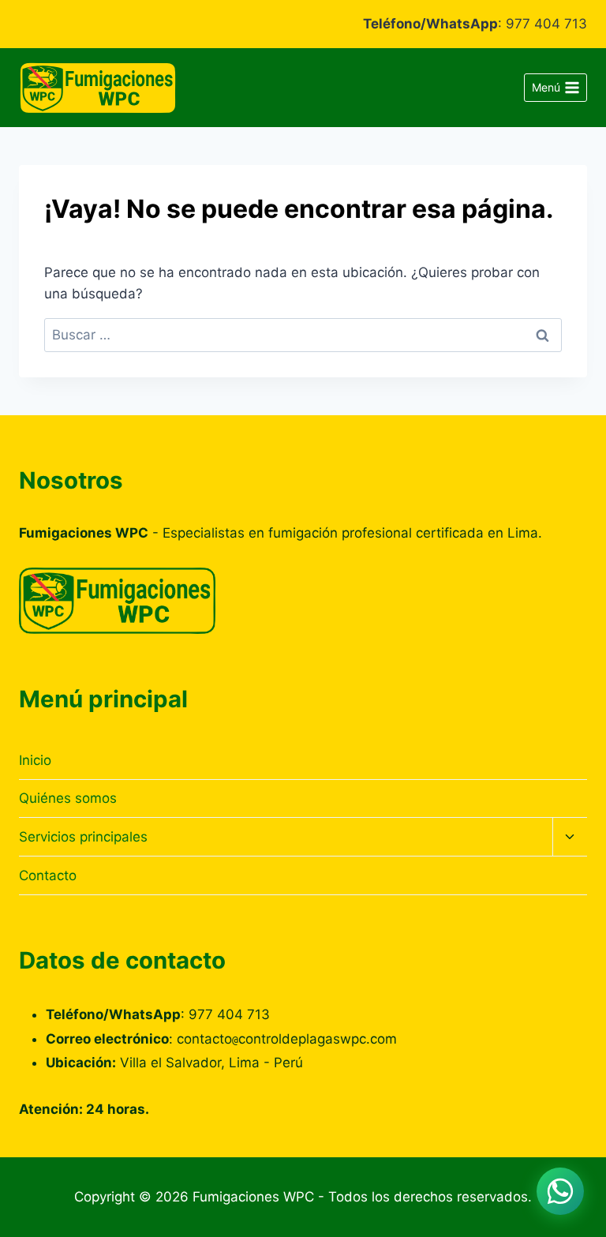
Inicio (35, 760)
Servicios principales (83, 837)
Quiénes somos (68, 798)
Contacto (48, 875)
